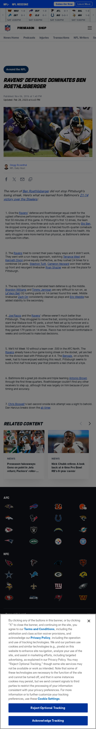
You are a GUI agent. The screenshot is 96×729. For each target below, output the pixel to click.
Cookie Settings (49, 698)
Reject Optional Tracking (48, 708)
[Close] (89, 621)
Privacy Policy (40, 637)
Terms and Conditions (39, 629)
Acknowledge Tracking (48, 720)
